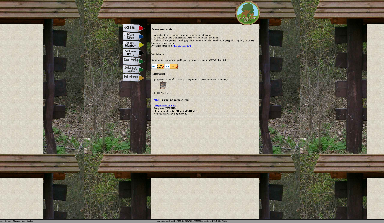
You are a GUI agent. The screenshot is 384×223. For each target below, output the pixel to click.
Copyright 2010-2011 (166, 221)
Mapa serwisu (19, 221)
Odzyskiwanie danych (165, 105)
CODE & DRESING (212, 221)
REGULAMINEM (181, 45)
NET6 (157, 99)
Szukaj (30, 221)
